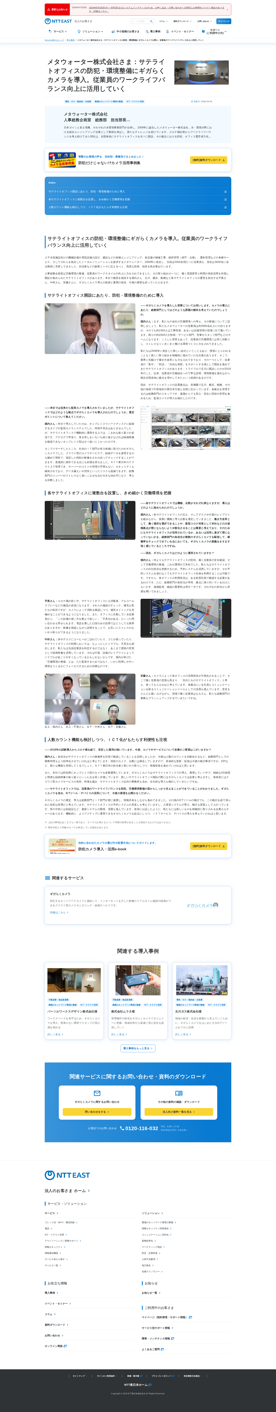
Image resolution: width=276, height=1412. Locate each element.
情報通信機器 (51, 1253)
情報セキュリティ (54, 1247)
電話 (47, 1228)
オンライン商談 (54, 1346)
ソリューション (151, 1213)
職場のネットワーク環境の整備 (157, 1222)
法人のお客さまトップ (54, 40)
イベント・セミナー (56, 1303)
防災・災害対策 (149, 1253)
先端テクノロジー (151, 1271)
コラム (162, 21)
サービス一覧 (51, 1265)
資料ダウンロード (181, 21)
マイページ (223, 21)
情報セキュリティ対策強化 (155, 1228)
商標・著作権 (133, 1376)
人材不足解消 (148, 1259)
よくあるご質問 (151, 1349)
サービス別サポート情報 (156, 1328)
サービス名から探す (55, 1259)
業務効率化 (147, 1240)
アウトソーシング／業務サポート (61, 1240)
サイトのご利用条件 (106, 1376)
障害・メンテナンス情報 (156, 1338)
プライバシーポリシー (162, 1376)
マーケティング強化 (152, 1247)
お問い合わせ (203, 21)
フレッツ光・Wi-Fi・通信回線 (60, 1222)
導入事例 (70, 40)
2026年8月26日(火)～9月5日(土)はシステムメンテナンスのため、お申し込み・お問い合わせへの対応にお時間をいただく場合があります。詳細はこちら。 (156, 9)
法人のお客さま (83, 21)
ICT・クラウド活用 (54, 1234)
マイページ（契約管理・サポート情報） (165, 1317)
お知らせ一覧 (149, 1292)
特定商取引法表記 (192, 1376)
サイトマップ (79, 1376)
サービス (50, 1213)
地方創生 (146, 1265)
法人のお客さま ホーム (65, 1190)
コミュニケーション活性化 (155, 1234)
